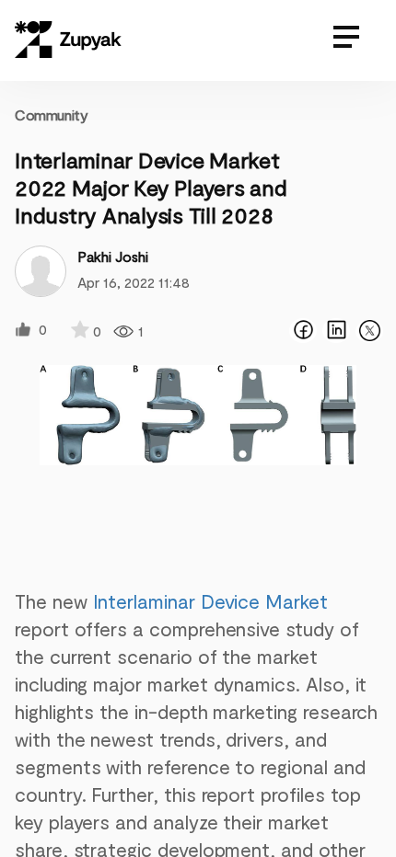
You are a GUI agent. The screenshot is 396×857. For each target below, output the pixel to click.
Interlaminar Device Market (210, 600)
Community (51, 114)
